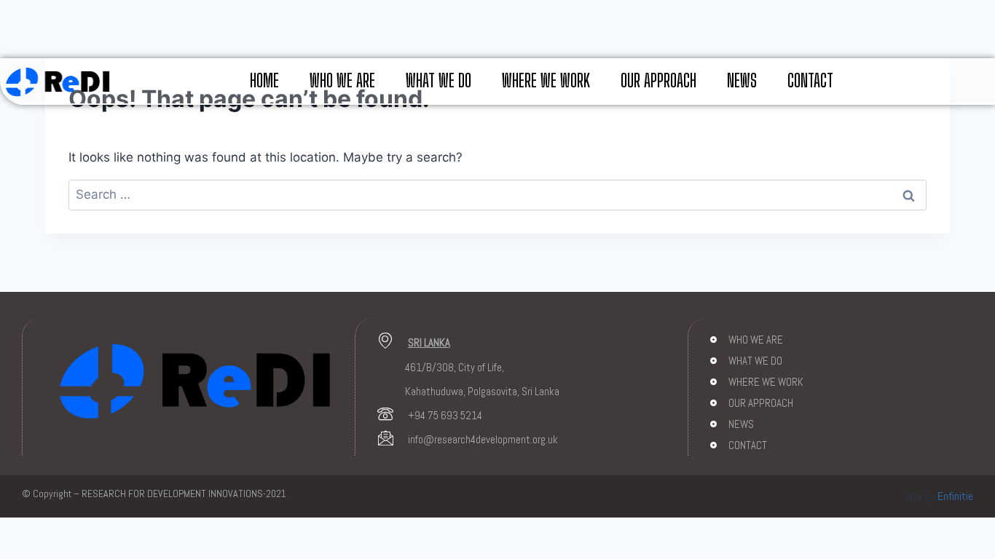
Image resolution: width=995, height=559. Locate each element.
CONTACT (810, 80)
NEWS (742, 80)
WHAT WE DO (438, 80)
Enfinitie (955, 496)
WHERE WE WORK (546, 80)
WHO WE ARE (342, 80)
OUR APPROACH (658, 80)
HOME (264, 80)
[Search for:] (497, 194)
